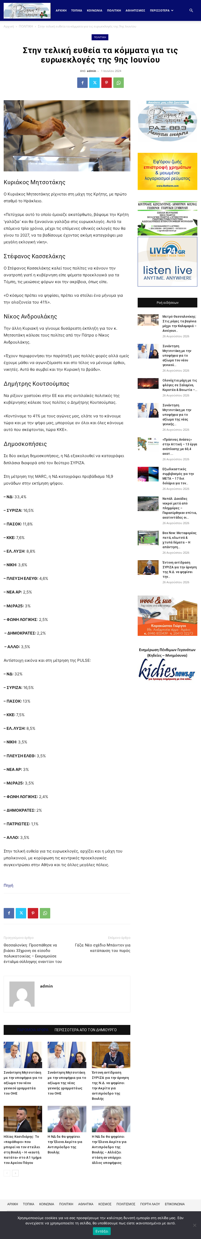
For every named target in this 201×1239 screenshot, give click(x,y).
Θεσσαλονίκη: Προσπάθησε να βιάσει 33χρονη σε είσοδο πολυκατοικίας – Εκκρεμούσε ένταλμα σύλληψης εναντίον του (33, 953)
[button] (191, 10)
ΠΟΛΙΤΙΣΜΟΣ (125, 1204)
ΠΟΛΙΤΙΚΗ (114, 10)
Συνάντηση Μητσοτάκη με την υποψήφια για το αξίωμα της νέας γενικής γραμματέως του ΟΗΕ (67, 1082)
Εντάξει (102, 1231)
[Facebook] (82, 82)
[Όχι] (194, 1225)
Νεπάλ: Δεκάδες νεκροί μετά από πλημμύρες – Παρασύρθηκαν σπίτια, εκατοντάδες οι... (180, 508)
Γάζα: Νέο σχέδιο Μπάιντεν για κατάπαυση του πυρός (102, 948)
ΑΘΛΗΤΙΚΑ (85, 1204)
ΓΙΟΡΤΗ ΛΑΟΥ (150, 1204)
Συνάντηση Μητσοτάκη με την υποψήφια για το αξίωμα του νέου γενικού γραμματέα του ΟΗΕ (23, 1082)
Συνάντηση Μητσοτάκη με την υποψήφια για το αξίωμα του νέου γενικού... (177, 355)
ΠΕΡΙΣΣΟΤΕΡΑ (160, 10)
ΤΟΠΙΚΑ (76, 10)
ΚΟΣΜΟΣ (104, 1204)
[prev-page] (7, 1173)
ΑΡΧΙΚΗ (12, 1204)
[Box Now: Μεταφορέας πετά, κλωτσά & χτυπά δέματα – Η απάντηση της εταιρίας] (148, 538)
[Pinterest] (106, 82)
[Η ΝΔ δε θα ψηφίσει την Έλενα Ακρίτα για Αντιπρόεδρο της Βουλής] (67, 1119)
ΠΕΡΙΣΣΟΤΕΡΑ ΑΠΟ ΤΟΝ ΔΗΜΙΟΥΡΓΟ (86, 1030)
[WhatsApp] (118, 82)
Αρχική (61, 10)
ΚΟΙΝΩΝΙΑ (94, 10)
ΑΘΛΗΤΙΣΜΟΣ (135, 10)
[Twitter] (94, 82)
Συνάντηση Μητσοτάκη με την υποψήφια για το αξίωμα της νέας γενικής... (177, 414)
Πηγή (8, 885)
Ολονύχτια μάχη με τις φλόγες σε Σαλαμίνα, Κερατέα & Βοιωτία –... (180, 385)
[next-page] (15, 1173)
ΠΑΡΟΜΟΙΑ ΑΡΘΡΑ (32, 1030)
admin (91, 71)
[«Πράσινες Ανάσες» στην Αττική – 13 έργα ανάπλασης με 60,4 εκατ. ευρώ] (148, 444)
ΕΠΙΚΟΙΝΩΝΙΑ (175, 1204)
